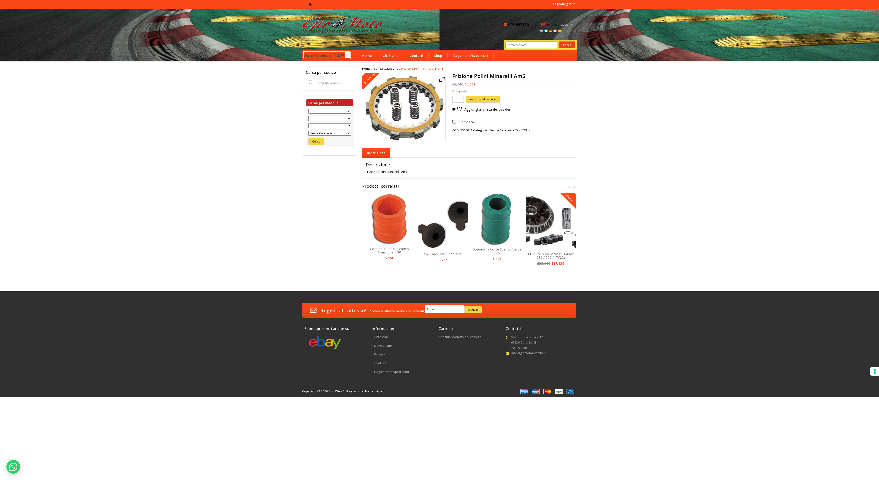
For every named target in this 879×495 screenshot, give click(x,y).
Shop (438, 55)
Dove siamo (383, 346)
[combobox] (326, 54)
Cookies (380, 363)
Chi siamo (381, 337)
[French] (546, 31)
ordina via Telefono (378, 66)
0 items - (557, 24)
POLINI (527, 130)
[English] (541, 31)
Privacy (379, 354)
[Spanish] (559, 31)
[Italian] (555, 31)
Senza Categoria (501, 130)
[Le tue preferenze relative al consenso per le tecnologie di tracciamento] (874, 371)
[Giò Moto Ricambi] (343, 24)
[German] (550, 31)
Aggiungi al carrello (483, 99)
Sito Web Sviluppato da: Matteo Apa (355, 391)
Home (367, 55)
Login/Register (564, 4)
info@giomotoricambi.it (528, 353)
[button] (13, 467)
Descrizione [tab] (376, 153)
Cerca (567, 45)
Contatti (416, 55)
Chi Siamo (391, 55)
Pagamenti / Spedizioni (391, 372)
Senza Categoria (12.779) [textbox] (327, 55)
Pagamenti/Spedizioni (470, 55)
